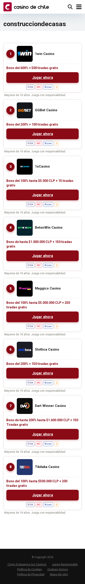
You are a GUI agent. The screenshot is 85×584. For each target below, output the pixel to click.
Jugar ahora (42, 77)
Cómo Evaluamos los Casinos (26, 564)
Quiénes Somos (57, 569)
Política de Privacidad (30, 574)
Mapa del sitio (59, 574)
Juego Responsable (65, 564)
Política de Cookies (29, 569)
